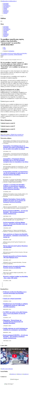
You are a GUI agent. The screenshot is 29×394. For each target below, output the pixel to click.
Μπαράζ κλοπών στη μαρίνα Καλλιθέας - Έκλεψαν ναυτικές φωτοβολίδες (14, 267)
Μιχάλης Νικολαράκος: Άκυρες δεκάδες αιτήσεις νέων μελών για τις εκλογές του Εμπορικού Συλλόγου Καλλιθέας (14, 200)
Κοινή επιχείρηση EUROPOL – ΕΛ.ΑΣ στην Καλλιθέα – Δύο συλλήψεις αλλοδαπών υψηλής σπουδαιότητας (15, 212)
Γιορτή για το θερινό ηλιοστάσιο (12, 298)
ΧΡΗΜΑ (5, 8)
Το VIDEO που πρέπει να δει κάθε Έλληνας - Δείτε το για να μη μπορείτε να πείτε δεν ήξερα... (15, 313)
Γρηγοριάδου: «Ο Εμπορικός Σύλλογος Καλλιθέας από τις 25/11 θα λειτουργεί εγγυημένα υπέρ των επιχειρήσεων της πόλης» (15, 160)
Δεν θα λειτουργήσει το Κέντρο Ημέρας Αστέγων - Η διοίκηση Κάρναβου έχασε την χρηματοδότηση (15, 224)
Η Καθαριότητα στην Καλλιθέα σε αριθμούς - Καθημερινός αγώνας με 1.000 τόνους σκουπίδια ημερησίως (15, 305)
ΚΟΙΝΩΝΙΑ (6, 10)
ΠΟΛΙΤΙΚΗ (6, 4)
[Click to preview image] (14, 54)
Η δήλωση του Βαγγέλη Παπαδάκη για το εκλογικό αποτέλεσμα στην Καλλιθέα (14, 292)
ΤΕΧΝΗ (5, 9)
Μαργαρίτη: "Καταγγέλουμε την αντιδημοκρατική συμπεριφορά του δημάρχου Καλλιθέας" (13, 321)
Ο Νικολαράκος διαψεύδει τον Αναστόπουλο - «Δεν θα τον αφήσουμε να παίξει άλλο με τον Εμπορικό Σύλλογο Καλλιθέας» (15, 173)
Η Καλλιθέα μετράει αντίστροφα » (16, 135)
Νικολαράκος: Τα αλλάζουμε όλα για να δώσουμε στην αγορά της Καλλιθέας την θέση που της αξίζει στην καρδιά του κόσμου (15, 147)
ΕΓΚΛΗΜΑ (6, 7)
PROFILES (5, 12)
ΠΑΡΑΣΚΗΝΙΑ (6, 5)
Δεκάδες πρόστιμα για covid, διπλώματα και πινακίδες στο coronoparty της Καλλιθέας (15, 329)
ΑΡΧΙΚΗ (6, 3)
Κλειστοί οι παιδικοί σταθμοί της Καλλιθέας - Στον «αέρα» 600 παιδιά (15, 277)
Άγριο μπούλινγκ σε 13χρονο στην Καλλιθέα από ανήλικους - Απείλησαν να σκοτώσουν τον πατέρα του (15, 235)
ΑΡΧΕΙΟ (5, 13)
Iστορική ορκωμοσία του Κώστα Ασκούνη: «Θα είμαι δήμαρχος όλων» (15, 256)
